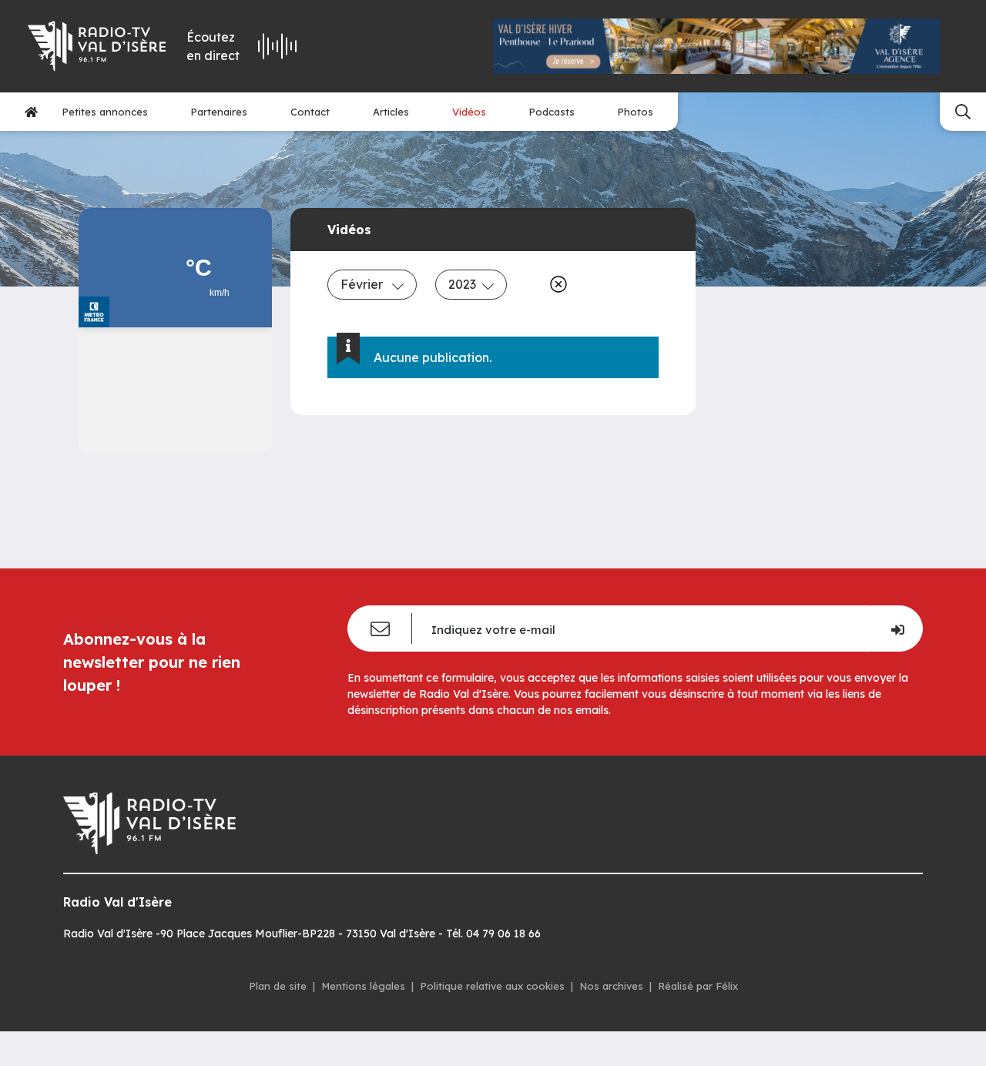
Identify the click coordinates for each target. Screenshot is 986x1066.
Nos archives (611, 986)
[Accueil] (31, 111)
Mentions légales (363, 986)
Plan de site (278, 986)
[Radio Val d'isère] (96, 46)
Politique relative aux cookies (492, 986)
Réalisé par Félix (698, 986)
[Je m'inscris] (897, 628)
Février (363, 284)
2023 (462, 284)
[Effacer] (555, 284)
